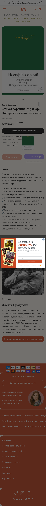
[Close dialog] (43, 239)
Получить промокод (30, 261)
